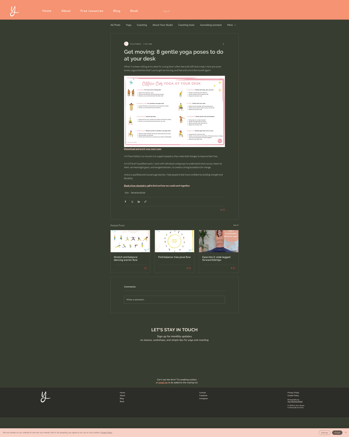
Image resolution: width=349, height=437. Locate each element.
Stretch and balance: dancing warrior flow (126, 258)
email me (163, 382)
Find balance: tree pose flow (174, 257)
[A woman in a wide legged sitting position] (218, 241)
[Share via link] (145, 201)
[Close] (345, 432)
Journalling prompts (211, 25)
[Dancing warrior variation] (130, 241)
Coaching (142, 25)
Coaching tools (186, 25)
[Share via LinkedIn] (138, 201)
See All (236, 225)
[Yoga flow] (174, 241)
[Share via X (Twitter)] (132, 201)
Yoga (128, 25)
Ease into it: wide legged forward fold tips (216, 258)
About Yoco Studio (162, 25)
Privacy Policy (106, 432)
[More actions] (223, 43)
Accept (337, 432)
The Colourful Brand (295, 401)
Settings (324, 432)
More (230, 25)
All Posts (115, 25)
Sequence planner (138, 192)
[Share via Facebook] (125, 201)
